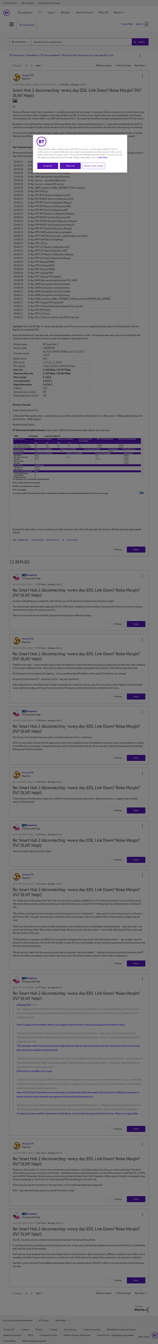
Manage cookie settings (93, 166)
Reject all (70, 166)
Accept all (48, 166)
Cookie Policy (102, 157)
